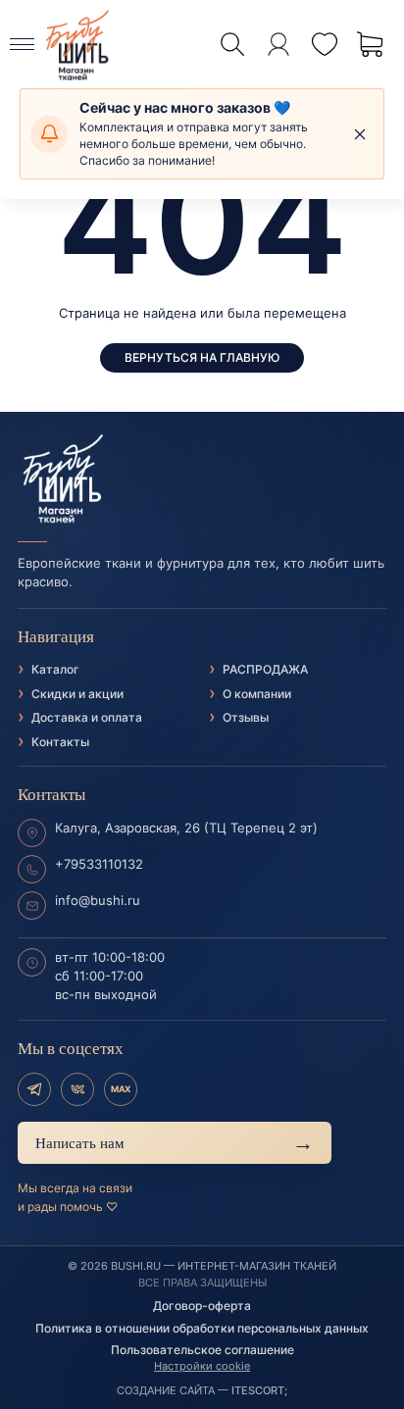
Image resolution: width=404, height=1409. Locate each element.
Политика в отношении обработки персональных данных (202, 1328)
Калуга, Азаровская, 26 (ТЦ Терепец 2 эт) (186, 827)
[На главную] (202, 479)
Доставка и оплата (86, 717)
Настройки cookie (202, 1366)
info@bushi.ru (97, 900)
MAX (120, 1088)
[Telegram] (34, 1089)
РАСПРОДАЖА (265, 669)
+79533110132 (99, 864)
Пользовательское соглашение (202, 1349)
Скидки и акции (77, 693)
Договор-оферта (202, 1305)
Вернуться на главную (202, 357)
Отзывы (246, 717)
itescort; (259, 1390)
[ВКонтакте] (77, 1089)
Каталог (55, 669)
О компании (257, 693)
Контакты (60, 741)
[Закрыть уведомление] (360, 134)
